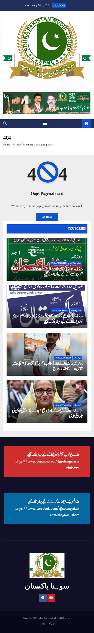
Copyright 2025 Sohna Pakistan (37, 618)
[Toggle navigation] (45, 123)
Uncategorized (59, 263)
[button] (5, 123)
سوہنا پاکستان (47, 84)
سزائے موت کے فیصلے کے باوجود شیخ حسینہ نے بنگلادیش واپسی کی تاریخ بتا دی (47, 413)
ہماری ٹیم (52, 624)
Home (6, 144)
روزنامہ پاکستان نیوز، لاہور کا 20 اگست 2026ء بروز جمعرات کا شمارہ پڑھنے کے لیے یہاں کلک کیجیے (48, 318)
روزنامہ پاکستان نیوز (76, 310)
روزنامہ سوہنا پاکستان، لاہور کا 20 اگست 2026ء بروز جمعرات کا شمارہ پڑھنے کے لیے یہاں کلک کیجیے (47, 271)
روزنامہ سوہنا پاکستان (75, 263)
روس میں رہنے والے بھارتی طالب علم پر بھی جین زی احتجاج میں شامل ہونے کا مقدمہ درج (47, 366)
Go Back (47, 216)
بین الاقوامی (78, 357)
